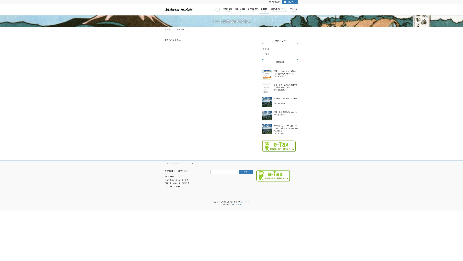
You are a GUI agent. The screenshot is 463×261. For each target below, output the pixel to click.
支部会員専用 (276, 2)
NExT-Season (236, 204)
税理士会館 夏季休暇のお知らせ (286, 112)
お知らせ (266, 49)
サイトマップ (192, 163)
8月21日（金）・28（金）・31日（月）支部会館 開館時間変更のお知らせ (286, 128)
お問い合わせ (292, 2)
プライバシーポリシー (174, 163)
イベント (266, 54)
